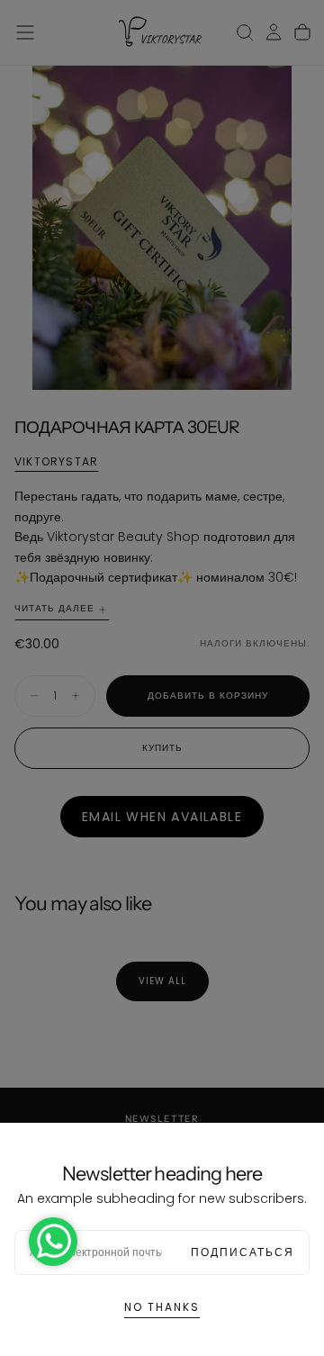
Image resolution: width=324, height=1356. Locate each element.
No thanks (162, 1307)
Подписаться (242, 1252)
